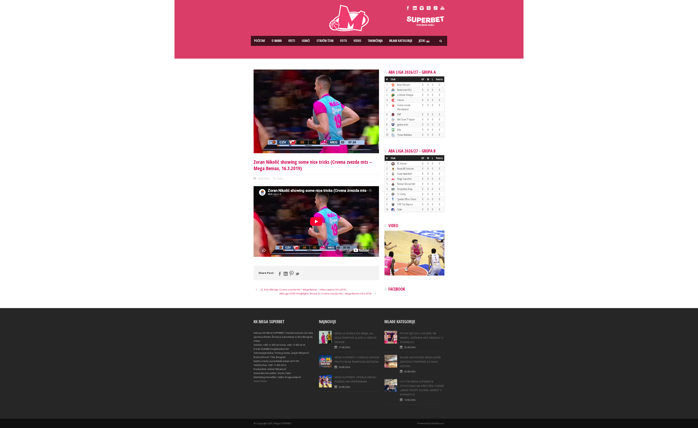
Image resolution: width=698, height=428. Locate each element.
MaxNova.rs (437, 423)
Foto (343, 41)
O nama (277, 41)
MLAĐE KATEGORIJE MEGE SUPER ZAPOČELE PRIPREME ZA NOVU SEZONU (420, 362)
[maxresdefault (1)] (316, 111)
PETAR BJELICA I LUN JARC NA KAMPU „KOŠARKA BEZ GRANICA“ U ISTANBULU (421, 338)
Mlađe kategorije (400, 41)
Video (357, 41)
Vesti (291, 41)
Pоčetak (259, 41)
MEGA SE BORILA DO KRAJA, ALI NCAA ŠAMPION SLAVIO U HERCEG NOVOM (355, 338)
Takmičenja (375, 41)
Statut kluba (260, 381)
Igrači (306, 41)
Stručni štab (325, 41)
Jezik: (422, 41)
